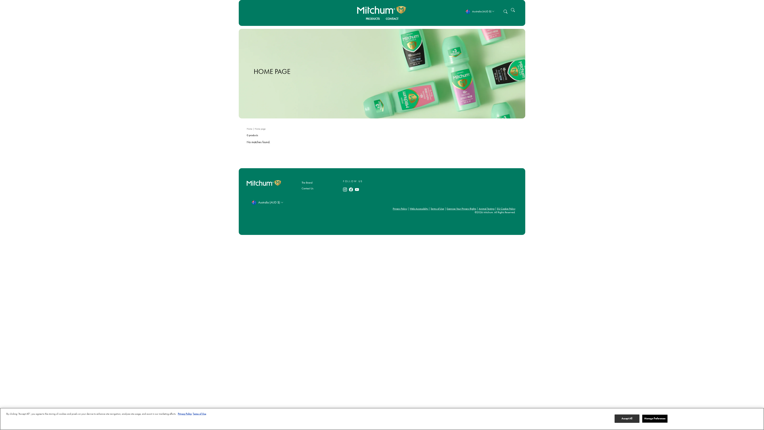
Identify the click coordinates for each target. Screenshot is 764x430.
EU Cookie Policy (506, 208)
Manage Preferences (655, 418)
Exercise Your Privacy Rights (461, 208)
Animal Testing (486, 208)
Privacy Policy (400, 208)
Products (373, 19)
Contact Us (307, 188)
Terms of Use (437, 208)
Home (250, 128)
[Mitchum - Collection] (382, 10)
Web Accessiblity (419, 208)
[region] (382, 419)
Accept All (627, 418)
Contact (392, 19)
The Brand (307, 182)
